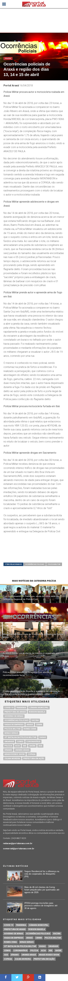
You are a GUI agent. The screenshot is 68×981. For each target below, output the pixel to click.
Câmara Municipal (39, 708)
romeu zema (30, 729)
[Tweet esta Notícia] (17, 977)
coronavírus (33, 741)
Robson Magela (37, 712)
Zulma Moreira (12, 758)
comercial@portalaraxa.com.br (18, 848)
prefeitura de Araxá (15, 712)
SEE (24, 746)
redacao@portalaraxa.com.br (17, 843)
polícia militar (54, 564)
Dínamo (8, 750)
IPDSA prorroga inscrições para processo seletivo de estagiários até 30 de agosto (40, 905)
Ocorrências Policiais (34, 564)
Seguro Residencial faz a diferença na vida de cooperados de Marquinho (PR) (41, 874)
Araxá (30, 725)
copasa (31, 754)
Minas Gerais (11, 733)
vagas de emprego (14, 725)
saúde (32, 746)
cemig (20, 741)
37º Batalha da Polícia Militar (20, 737)
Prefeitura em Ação (33, 758)
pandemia (21, 708)
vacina (35, 720)
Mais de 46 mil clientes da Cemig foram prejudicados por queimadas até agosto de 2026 (41, 890)
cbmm (39, 725)
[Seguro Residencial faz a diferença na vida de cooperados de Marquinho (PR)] (15, 880)
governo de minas (13, 716)
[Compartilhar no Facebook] (5, 977)
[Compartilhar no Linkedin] (39, 977)
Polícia (8, 746)
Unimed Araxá (22, 750)
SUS (40, 746)
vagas (42, 737)
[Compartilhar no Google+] (28, 977)
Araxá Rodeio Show (14, 754)
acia (17, 746)
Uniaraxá (9, 741)
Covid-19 (8, 708)
